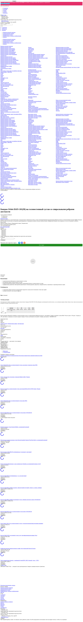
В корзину (3, 240)
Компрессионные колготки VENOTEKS (9, 60)
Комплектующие (4, 110)
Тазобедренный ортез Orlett (34, 83)
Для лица (58, 54)
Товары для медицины (33, 107)
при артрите (5, 355)
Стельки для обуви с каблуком (62, 80)
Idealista (30, 52)
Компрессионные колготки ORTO (8, 57)
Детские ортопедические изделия (63, 93)
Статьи (2, 606)
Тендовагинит (21, 323)
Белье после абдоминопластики (63, 57)
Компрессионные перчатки (62, 61)
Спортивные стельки (60, 79)
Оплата (4, 10)
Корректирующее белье (33, 63)
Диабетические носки (60, 65)
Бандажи (2, 328)
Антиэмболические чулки (34, 60)
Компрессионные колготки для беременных (10, 63)
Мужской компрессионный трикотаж (36, 54)
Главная (2, 185)
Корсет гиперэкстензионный (34, 79)
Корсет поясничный (32, 75)
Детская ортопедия (5, 82)
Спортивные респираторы (6, 109)
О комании (5, 8)
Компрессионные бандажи (62, 50)
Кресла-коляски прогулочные (7, 101)
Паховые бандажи (4, 94)
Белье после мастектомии (61, 55)
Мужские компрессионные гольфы (36, 55)
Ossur (2, 74)
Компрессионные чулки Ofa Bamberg (9, 54)
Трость (57, 109)
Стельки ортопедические (61, 82)
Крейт (29, 73)
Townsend (30, 90)
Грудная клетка (4, 93)
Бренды (2, 603)
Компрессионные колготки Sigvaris (8, 61)
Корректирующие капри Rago (34, 67)
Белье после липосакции (61, 59)
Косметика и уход (32, 102)
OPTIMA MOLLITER (60, 73)
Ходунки (58, 110)
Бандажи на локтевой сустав (7, 84)
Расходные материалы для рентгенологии (37, 108)
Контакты (5, 12)
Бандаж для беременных (33, 77)
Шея (1, 69)
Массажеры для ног (32, 114)
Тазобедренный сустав (33, 81)
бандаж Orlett (39, 355)
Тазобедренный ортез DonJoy (34, 82)
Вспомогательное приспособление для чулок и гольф (67, 67)
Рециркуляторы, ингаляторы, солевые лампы (66, 102)
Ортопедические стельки (61, 77)
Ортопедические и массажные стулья (64, 114)
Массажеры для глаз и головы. (35, 116)
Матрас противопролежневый (62, 89)
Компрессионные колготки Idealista (8, 59)
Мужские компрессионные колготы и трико (38, 57)
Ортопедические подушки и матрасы (64, 83)
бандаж (34, 355)
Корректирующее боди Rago (34, 66)
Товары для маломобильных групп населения (38, 109)
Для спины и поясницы (33, 72)
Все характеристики (5, 226)
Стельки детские (59, 81)
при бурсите (19, 355)
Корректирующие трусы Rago (62, 47)
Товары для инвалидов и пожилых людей (10, 111)
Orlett (2, 76)
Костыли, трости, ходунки (61, 106)
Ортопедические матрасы (61, 88)
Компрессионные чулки (6, 47)
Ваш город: (5, 6)
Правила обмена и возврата (7, 601)
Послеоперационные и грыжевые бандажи (65, 53)
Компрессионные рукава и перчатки (64, 60)
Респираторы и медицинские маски (8, 104)
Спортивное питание (33, 111)
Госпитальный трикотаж (33, 59)
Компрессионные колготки (7, 56)
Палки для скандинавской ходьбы (63, 100)
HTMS (2, 73)
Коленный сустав (32, 84)
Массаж (5, 37)
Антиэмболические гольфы (34, 61)
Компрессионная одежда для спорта (64, 63)
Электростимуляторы (5, 103)
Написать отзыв (4, 218)
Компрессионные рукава (61, 62)
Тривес (2, 89)
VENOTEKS (31, 48)
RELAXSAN (31, 49)
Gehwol (30, 103)
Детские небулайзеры (60, 103)
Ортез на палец (4, 88)
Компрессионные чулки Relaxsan (8, 53)
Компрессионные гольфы (6, 66)
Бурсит (5, 323)
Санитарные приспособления (34, 101)
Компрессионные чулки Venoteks (8, 49)
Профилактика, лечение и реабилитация (12, 35)
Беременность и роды (8, 34)
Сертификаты (4, 607)
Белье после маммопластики (62, 56)
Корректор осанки (32, 76)
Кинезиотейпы (31, 106)
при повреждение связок (27, 355)
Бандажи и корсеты (32, 96)
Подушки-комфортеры (61, 86)
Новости (2, 605)
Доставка (5, 9)
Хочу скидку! (41, 245)
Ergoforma (30, 50)
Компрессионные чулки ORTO (7, 50)
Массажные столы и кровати (62, 115)
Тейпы (29, 104)
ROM (29, 89)
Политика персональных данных (8, 585)
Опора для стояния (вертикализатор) (9, 100)
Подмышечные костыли (61, 107)
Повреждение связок (12, 323)
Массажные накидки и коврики (8, 117)
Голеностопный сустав (33, 94)
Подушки (30, 97)
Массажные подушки (33, 117)
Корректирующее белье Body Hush (63, 49)
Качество (3, 604)
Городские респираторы (6, 107)
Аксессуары (58, 66)
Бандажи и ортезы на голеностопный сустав (10, 188)
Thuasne (57, 75)
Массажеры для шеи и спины (34, 115)
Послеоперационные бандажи (35, 70)
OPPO (57, 72)
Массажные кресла (5, 116)
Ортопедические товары (8, 33)
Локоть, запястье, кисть (6, 83)
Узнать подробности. (5, 3)
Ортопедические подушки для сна (63, 84)
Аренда (2, 102)
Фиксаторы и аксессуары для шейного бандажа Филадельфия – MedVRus (11, 71)
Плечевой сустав (4, 77)
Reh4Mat (2, 79)
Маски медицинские (5, 106)
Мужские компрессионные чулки (35, 56)
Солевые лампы (59, 104)
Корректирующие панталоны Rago (63, 48)
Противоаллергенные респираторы (8, 108)
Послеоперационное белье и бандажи (64, 52)
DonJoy (2, 75)
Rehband (2, 90)
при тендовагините (12, 355)
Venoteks (30, 62)
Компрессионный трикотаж (9, 32)
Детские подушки (60, 87)
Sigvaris (30, 47)
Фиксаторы (30, 100)
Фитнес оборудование (33, 110)
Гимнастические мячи (61, 101)
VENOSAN (3, 67)
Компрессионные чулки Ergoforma (8, 52)
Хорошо (2, 618)
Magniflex (58, 90)
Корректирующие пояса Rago (34, 65)
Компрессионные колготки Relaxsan (9, 62)
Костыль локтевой (60, 108)
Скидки (5, 11)
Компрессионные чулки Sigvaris (8, 48)
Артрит (2, 323)
